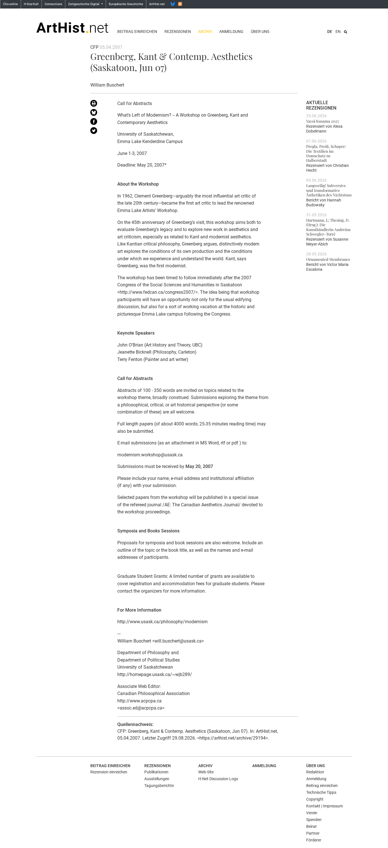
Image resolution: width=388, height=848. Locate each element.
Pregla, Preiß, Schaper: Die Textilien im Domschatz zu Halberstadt (326, 153)
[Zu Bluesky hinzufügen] (99, 113)
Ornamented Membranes (328, 259)
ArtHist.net (157, 4)
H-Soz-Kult (31, 4)
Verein (311, 813)
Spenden (314, 819)
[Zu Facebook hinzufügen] (99, 122)
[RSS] (180, 4)
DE (329, 31)
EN (338, 31)
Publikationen (156, 772)
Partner (313, 833)
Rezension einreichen (108, 772)
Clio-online (10, 4)
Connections (53, 4)
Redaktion (315, 772)
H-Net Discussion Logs (218, 778)
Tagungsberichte (159, 785)
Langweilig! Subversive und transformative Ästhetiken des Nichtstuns (329, 190)
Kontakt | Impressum (324, 806)
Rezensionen (177, 31)
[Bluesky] (172, 4)
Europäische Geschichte (126, 4)
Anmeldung (231, 31)
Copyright (315, 799)
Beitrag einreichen (137, 31)
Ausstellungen (156, 778)
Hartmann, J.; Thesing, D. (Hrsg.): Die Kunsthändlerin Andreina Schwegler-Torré (328, 226)
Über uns (260, 31)
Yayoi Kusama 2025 (322, 120)
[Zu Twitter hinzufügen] (99, 131)
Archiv (205, 31)
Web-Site (206, 772)
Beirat (311, 826)
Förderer (313, 840)
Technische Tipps (321, 792)
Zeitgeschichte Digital (84, 4)
